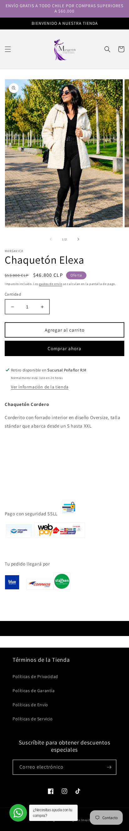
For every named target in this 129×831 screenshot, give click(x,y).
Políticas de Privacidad (35, 676)
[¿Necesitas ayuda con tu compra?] (18, 813)
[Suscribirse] (109, 767)
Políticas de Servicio (33, 719)
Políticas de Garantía (34, 690)
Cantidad (13, 294)
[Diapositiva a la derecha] (78, 239)
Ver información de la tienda (40, 387)
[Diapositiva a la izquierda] (51, 239)
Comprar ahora (64, 348)
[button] (8, 49)
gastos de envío (50, 284)
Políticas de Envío (30, 704)
